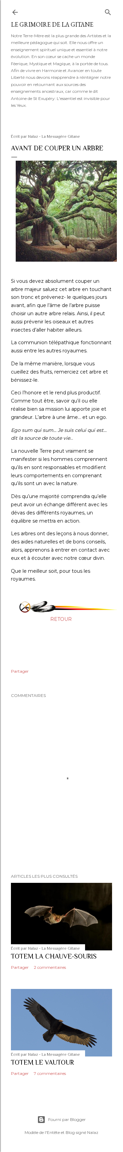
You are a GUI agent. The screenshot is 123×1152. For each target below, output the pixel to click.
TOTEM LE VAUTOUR (42, 1062)
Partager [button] (20, 671)
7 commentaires (50, 1073)
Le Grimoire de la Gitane (52, 24)
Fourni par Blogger (67, 1119)
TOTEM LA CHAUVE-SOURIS (54, 956)
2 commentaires (50, 967)
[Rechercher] (108, 10)
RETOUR (61, 619)
